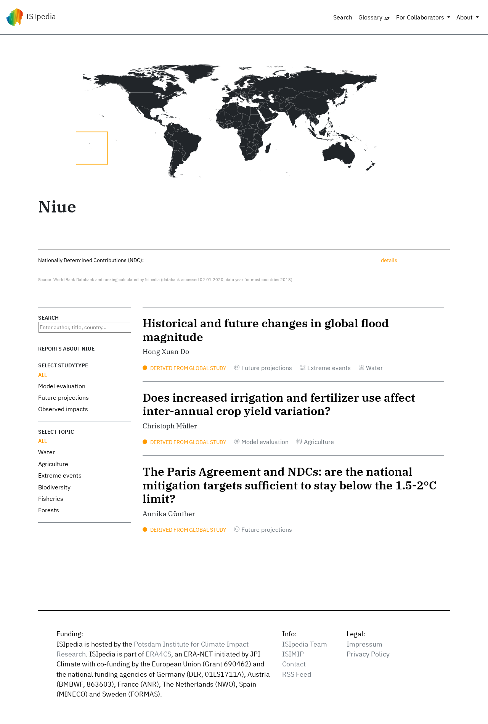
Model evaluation (61, 386)
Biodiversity (54, 487)
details (389, 260)
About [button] (465, 17)
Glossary (371, 17)
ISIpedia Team (304, 644)
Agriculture (53, 464)
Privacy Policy (368, 654)
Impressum (364, 644)
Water (46, 452)
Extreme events (60, 475)
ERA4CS (158, 654)
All (42, 374)
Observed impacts (63, 409)
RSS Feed (296, 674)
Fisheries (50, 498)
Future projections (63, 397)
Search (342, 17)
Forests (48, 510)
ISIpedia (40, 16)
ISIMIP (293, 654)
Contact (294, 664)
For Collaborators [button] (421, 17)
